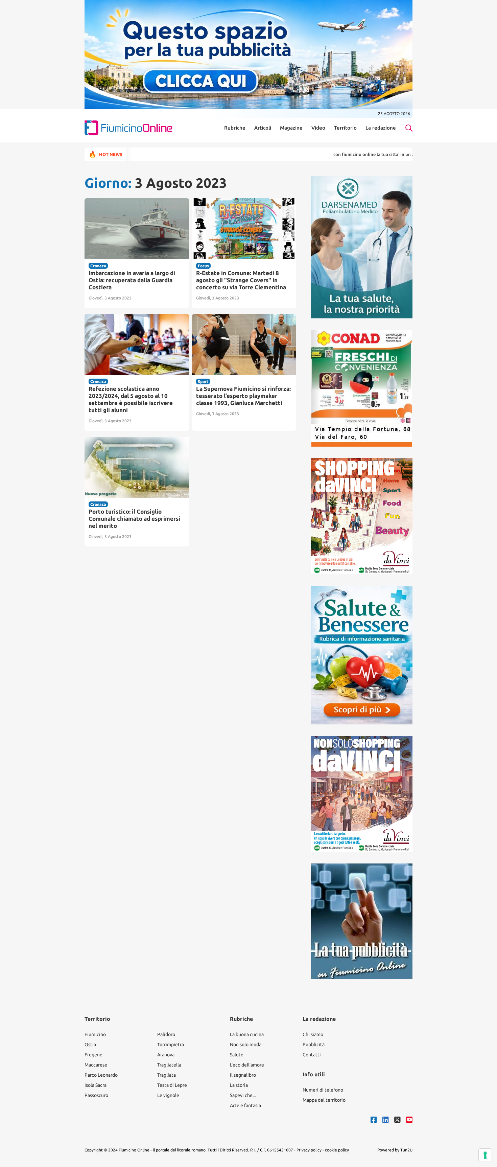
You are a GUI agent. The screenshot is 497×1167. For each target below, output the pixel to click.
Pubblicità (314, 1044)
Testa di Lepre (172, 1085)
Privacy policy (309, 1150)
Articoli (262, 128)
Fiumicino (95, 1034)
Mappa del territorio (324, 1100)
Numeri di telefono (323, 1090)
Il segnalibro (243, 1075)
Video (318, 128)
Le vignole (168, 1095)
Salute (236, 1054)
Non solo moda (245, 1044)
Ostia (90, 1044)
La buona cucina (247, 1034)
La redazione (380, 128)
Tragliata (166, 1075)
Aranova (165, 1054)
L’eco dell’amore (247, 1065)
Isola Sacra (95, 1085)
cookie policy (337, 1150)
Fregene (93, 1054)
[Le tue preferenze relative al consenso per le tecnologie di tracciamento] (485, 1155)
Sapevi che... (243, 1095)
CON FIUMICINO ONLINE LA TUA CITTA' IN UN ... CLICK (349, 154)
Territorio (345, 128)
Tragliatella (169, 1065)
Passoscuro (96, 1095)
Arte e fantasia (245, 1105)
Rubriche (234, 128)
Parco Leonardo (101, 1075)
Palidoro (166, 1034)
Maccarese (96, 1065)
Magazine (291, 128)
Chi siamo (313, 1034)
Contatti (312, 1054)
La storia (239, 1085)
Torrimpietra (170, 1044)
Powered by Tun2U (394, 1150)
